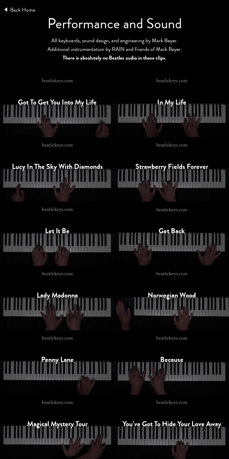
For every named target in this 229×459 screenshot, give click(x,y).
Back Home (22, 10)
